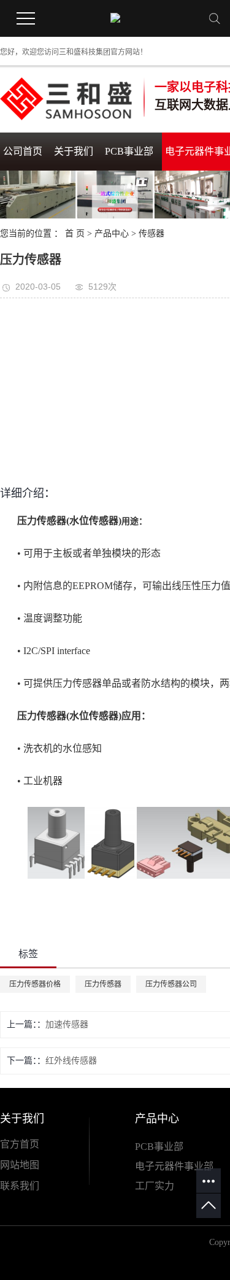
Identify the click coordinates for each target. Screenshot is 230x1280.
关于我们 (73, 151)
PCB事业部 (129, 151)
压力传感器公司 (171, 984)
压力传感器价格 (35, 984)
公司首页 (22, 151)
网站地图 (19, 1165)
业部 (203, 1166)
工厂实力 (154, 1186)
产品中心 (111, 233)
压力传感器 (103, 984)
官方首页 (19, 1144)
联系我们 (19, 1186)
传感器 (151, 233)
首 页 (75, 233)
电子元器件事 (164, 1166)
